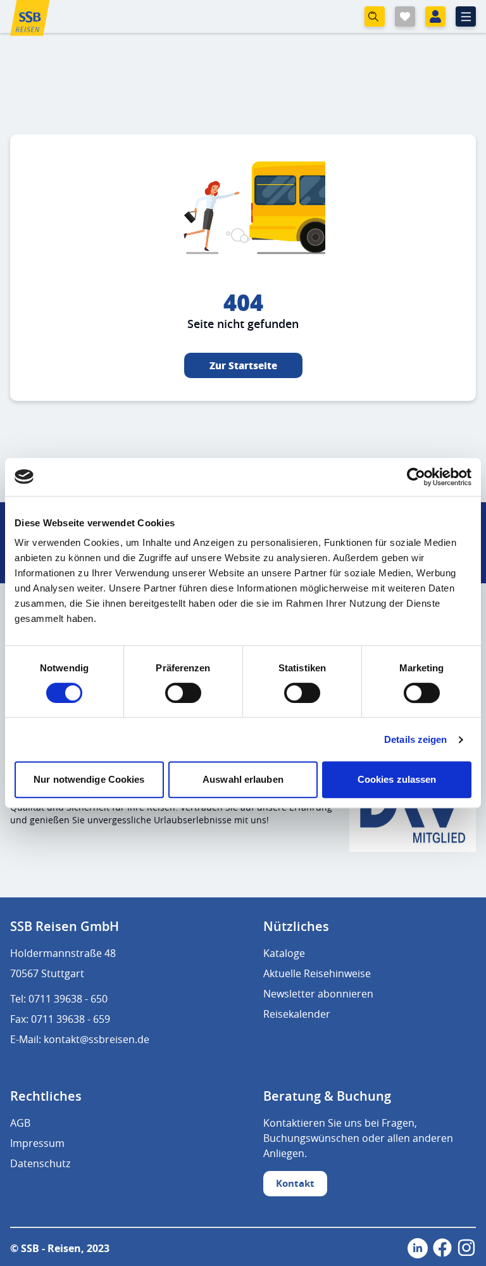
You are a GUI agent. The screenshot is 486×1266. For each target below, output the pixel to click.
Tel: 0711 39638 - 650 (59, 999)
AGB (20, 1123)
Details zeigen (415, 739)
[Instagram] (466, 1248)
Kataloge (284, 953)
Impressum (37, 1143)
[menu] (466, 16)
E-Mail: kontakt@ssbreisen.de (79, 1039)
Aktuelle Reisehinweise (317, 973)
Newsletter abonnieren (318, 994)
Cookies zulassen (397, 779)
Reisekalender (296, 1014)
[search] (374, 16)
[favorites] (405, 16)
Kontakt (295, 1183)
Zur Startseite (243, 365)
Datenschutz (40, 1163)
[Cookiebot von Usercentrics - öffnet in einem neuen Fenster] (416, 476)
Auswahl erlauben (243, 779)
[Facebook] (442, 1248)
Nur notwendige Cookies (89, 779)
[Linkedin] (418, 1248)
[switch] (183, 693)
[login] (435, 16)
